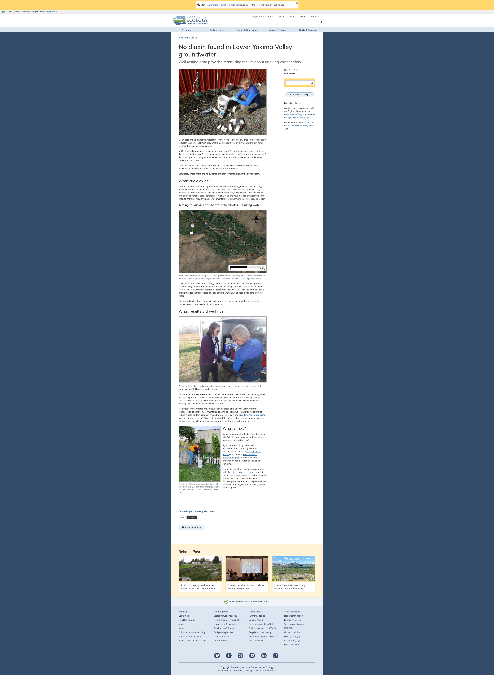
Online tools (255, 611)
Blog (302, 16)
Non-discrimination (293, 615)
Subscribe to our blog (299, 94)
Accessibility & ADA (293, 611)
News (181, 628)
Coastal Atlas (255, 620)
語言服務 (288, 628)
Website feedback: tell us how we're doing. (249, 601)
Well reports (255, 640)
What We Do (191, 37)
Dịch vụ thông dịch (293, 636)
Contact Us (315, 16)
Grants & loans (221, 640)
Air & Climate (216, 29)
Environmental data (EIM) (261, 624)
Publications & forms (224, 628)
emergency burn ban (219, 4)
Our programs (221, 611)
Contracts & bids (222, 636)
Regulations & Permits (263, 16)
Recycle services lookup (260, 632)
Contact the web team (265, 670)
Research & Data (287, 16)
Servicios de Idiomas (294, 624)
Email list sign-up (187, 620)
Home (187, 29)
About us (183, 611)
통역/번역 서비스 (292, 632)
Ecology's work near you (225, 615)
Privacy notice (224, 670)
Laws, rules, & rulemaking (226, 624)
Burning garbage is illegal (240, 472)
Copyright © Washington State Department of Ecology (247, 667)
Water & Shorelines (247, 29)
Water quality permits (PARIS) (263, 636)
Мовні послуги (291, 644)
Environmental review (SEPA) (227, 620)
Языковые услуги (292, 640)
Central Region (186, 511)
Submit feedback (193, 527)
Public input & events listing (192, 632)
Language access (292, 620)
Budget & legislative (223, 632)
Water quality (201, 511)
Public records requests (190, 636)
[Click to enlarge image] (223, 102)
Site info (238, 670)
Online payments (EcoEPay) (262, 628)
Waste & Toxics (277, 29)
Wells (212, 511)
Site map (248, 670)
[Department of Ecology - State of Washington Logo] (187, 20)
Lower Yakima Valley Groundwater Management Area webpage (299, 116)
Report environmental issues (192, 640)
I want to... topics (257, 615)
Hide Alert (291, 3)
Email (193, 517)
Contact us (184, 615)
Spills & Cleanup (308, 29)
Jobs (181, 624)
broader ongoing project (251, 414)
